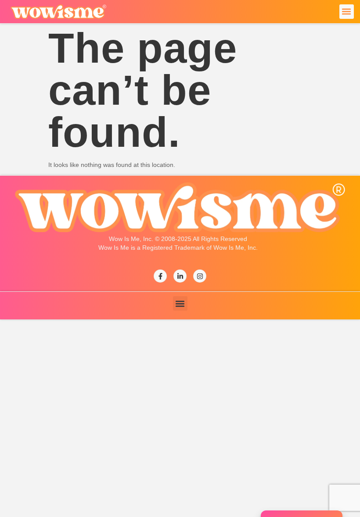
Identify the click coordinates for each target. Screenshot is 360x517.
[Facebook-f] (160, 276)
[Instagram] (199, 276)
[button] (346, 11)
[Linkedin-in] (180, 276)
